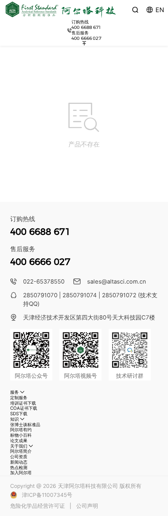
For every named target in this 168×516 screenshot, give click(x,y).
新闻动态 (18, 462)
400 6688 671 (86, 27)
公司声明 (87, 506)
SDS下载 (18, 413)
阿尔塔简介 (21, 451)
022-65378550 (43, 281)
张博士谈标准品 (25, 424)
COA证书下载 (23, 408)
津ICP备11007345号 (47, 495)
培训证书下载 (23, 403)
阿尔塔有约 (21, 429)
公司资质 (18, 456)
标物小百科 (21, 435)
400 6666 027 (86, 38)
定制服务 (18, 397)
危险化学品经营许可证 (37, 506)
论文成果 (18, 440)
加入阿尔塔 (21, 472)
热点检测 (18, 467)
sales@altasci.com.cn (116, 281)
